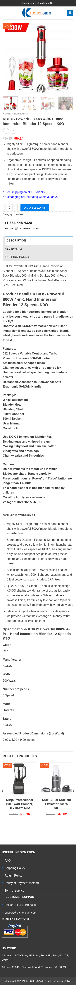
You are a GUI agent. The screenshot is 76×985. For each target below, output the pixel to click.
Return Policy (13, 875)
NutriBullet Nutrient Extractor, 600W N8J (56, 804)
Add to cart (35, 207)
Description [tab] (16, 240)
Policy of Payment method (22, 883)
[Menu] (5, 12)
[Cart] (70, 13)
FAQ (8, 860)
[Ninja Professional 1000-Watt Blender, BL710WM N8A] (19, 779)
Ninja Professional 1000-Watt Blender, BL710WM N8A (19, 804)
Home (7, 113)
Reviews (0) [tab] (13, 248)
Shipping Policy (15, 868)
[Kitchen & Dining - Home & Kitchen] (37, 12)
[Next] (67, 58)
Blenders (21, 113)
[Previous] (9, 58)
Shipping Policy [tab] (17, 256)
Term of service (14, 890)
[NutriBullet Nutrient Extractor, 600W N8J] (56, 779)
